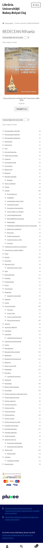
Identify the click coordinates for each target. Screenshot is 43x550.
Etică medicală (9, 275)
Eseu (6, 271)
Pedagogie (8, 369)
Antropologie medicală (12, 134)
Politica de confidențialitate (12, 535)
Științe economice (10, 405)
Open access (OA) (10, 366)
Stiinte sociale (9, 418)
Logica (7, 345)
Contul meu (7, 546)
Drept (6, 254)
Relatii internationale (12, 387)
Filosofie (10, 310)
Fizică (6, 285)
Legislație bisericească (14, 338)
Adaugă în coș (21, 109)
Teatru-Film (8, 450)
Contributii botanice (13, 376)
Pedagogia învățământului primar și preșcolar (22, 226)
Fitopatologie (9, 282)
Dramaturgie (11, 454)
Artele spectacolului (11, 156)
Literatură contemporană (13, 341)
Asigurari (8, 159)
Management (9, 348)
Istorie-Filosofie (10, 306)
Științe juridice (9, 408)
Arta (6, 148)
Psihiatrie (8, 380)
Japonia (7, 324)
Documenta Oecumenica (15, 208)
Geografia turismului (14, 296)
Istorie (7, 303)
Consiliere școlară (13, 205)
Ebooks (7, 257)
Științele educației (11, 429)
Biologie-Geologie (10, 177)
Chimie (7, 187)
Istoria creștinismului (14, 317)
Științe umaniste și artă (12, 422)
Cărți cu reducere (10, 184)
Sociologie (8, 390)
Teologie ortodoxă (13, 461)
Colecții (7, 191)
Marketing (8, 355)
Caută (21, 546)
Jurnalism (8, 331)
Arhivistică (8, 145)
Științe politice (9, 415)
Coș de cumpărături (33, 544)
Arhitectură (8, 142)
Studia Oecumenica (13, 236)
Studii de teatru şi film (14, 240)
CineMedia (10, 198)
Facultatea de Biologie (14, 443)
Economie (8, 261)
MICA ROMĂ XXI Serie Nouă (15, 219)
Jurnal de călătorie (11, 327)
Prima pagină (9, 23)
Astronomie (8, 166)
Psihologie (8, 383)
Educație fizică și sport (14, 268)
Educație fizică (9, 264)
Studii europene (10, 436)
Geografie (8, 292)
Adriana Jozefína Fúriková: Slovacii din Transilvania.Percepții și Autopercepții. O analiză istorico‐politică (22, 510)
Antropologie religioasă (12, 138)
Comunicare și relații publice (14, 250)
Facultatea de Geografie (15, 447)
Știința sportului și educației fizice (16, 394)
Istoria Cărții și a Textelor (15, 212)
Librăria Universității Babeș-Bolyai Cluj (14, 9)
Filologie (7, 278)
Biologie (9, 180)
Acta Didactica (12, 194)
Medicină (7, 362)
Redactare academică (14, 229)
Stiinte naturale (10, 411)
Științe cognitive (10, 401)
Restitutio (10, 233)
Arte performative (10, 152)
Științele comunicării (11, 426)
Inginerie (7, 299)
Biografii (7, 173)
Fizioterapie (9, 289)
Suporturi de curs (10, 440)
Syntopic (10, 243)
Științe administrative (12, 397)
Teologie (7, 457)
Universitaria (9, 464)
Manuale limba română (12, 352)
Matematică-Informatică (13, 359)
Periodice (8, 373)
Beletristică (8, 170)
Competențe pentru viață (15, 201)
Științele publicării (11, 432)
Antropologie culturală (12, 131)
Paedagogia (11, 222)
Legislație (8, 334)
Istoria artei (11, 313)
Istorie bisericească (13, 320)
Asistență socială (10, 162)
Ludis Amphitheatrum (14, 215)
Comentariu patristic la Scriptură (15, 247)
